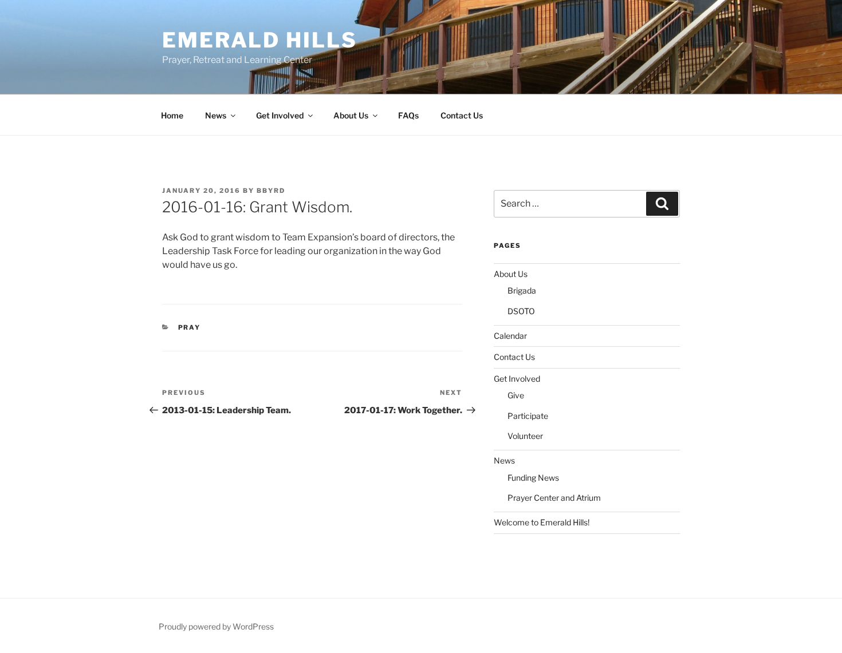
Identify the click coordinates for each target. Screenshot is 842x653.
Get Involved (280, 115)
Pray (189, 327)
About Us (350, 115)
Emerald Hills (259, 40)
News (215, 115)
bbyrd (271, 191)
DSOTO (521, 311)
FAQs (408, 115)
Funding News (533, 477)
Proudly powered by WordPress (216, 626)
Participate (527, 416)
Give (515, 395)
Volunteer (525, 436)
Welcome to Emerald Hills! (541, 522)
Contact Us (461, 115)
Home (172, 115)
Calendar (510, 336)
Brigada (521, 290)
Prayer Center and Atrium (554, 497)
